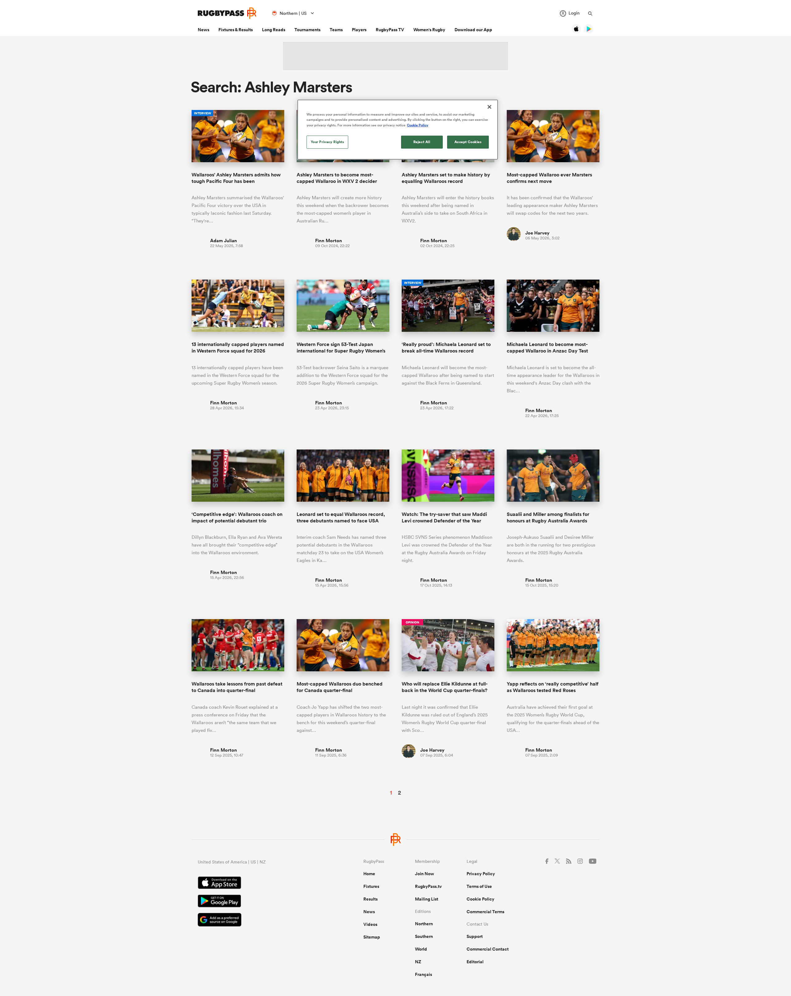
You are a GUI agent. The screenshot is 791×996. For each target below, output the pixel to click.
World (421, 949)
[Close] (489, 107)
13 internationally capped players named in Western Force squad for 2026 (238, 347)
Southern (424, 936)
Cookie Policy (480, 899)
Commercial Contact (488, 949)
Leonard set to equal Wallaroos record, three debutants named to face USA (341, 517)
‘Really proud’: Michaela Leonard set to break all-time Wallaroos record (446, 347)
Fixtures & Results (235, 30)
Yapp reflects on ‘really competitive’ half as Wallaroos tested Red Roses (553, 687)
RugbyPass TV (390, 30)
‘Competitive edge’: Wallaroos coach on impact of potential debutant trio (237, 517)
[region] (397, 129)
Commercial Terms (485, 912)
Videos (370, 924)
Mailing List (426, 899)
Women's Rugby (429, 30)
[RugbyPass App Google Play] (259, 902)
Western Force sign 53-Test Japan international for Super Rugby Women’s (341, 347)
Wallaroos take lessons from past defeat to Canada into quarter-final (237, 687)
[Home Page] (227, 13)
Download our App (473, 30)
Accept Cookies (468, 141)
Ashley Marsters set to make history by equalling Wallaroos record (446, 177)
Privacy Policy (481, 874)
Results (370, 899)
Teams (336, 30)
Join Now (424, 874)
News (203, 30)
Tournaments (307, 30)
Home (369, 874)
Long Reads (273, 30)
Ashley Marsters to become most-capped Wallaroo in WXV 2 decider (337, 177)
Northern (424, 924)
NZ (418, 962)
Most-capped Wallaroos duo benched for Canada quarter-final (340, 687)
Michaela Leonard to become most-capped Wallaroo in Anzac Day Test (547, 347)
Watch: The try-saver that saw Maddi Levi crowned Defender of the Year (444, 517)
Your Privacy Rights (327, 141)
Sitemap (371, 937)
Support (475, 936)
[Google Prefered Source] (259, 920)
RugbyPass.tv (428, 886)
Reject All (421, 141)
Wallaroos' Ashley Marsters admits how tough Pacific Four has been (236, 177)
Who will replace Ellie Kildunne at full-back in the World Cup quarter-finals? (445, 687)
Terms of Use (479, 886)
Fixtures (371, 886)
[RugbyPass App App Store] (259, 883)
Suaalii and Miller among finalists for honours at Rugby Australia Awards (548, 517)
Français (423, 974)
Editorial (475, 962)
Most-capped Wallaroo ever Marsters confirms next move (549, 177)
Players (359, 30)
